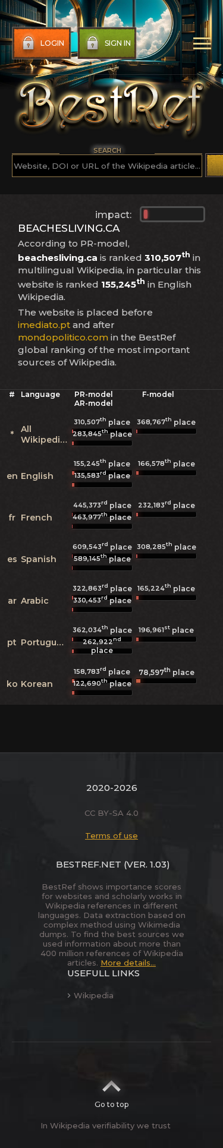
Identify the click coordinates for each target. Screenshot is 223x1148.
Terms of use (111, 835)
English (37, 476)
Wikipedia (94, 995)
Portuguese (46, 642)
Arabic (35, 600)
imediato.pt (44, 324)
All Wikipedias (45, 434)
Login (52, 43)
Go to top (111, 1104)
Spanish (38, 559)
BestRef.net (88, 864)
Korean (37, 684)
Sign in (118, 43)
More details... (128, 962)
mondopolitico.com (63, 337)
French (36, 517)
